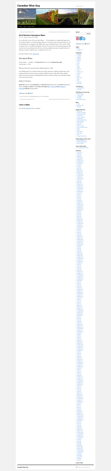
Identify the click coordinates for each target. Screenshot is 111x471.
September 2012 (80, 384)
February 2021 (80, 236)
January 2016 (79, 325)
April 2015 (79, 338)
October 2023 (79, 190)
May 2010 (79, 425)
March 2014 (79, 357)
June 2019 (79, 265)
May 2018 (79, 284)
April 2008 (79, 454)
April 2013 (79, 373)
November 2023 (80, 188)
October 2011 (79, 400)
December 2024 (80, 174)
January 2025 (79, 172)
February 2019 (80, 271)
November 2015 (80, 328)
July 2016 (79, 317)
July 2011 (79, 404)
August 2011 (79, 403)
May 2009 (79, 442)
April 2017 (79, 303)
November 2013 (80, 363)
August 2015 (79, 333)
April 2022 (79, 216)
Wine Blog (79, 98)
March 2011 (79, 410)
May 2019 (79, 267)
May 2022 (79, 214)
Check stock (36, 54)
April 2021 (79, 233)
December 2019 (80, 257)
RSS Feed (79, 106)
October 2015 (79, 330)
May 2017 (79, 302)
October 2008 (79, 452)
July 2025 (79, 165)
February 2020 (80, 254)
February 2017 (80, 306)
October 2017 (79, 295)
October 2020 (79, 242)
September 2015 (80, 331)
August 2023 (79, 193)
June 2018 (79, 283)
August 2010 (79, 420)
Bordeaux (79, 57)
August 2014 (79, 350)
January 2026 (79, 159)
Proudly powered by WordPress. (83, 467)
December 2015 (80, 327)
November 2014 (80, 346)
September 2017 (80, 296)
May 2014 (79, 354)
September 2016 (80, 314)
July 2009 (79, 439)
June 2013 (79, 371)
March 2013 (79, 375)
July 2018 (79, 282)
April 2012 (79, 391)
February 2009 (80, 446)
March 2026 (79, 156)
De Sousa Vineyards (81, 117)
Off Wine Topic (80, 71)
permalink (46, 96)
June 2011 (79, 406)
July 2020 (79, 246)
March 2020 (79, 252)
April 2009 (79, 443)
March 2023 (79, 200)
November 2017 (80, 293)
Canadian (79, 60)
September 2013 (80, 366)
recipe (78, 74)
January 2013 (79, 378)
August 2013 (79, 368)
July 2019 (79, 264)
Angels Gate (79, 111)
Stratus (78, 128)
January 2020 (79, 255)
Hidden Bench (80, 122)
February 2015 (80, 341)
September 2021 (80, 226)
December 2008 (80, 449)
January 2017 (79, 308)
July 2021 (79, 229)
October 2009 (79, 435)
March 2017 (79, 305)
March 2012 (79, 392)
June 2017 (79, 300)
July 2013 (79, 369)
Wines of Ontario (80, 143)
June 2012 (79, 388)
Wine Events (79, 82)
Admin (78, 103)
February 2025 (80, 171)
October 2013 (79, 365)
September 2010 (80, 419)
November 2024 (80, 175)
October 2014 (79, 347)
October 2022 (79, 207)
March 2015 (79, 340)
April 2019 (79, 268)
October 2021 (79, 225)
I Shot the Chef (80, 95)
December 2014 (80, 344)
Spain (78, 79)
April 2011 (79, 408)
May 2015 (79, 337)
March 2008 (79, 455)
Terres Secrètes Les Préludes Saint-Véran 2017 (60, 32)
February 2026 (80, 157)
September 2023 (80, 191)
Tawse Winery (80, 131)
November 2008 (80, 451)
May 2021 (79, 232)
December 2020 (80, 239)
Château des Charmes (81, 114)
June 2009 (79, 441)
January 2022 (79, 220)
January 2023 (79, 203)
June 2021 (79, 230)
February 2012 (80, 394)
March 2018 (79, 287)
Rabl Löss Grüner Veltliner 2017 (26, 32)
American (79, 54)
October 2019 (79, 260)
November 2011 (80, 398)
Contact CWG (31, 26)
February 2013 (80, 376)
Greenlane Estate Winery (82, 120)
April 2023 (79, 198)
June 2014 (79, 353)
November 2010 (80, 416)
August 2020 (79, 245)
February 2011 (80, 411)
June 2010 (79, 423)
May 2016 (79, 319)
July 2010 (79, 422)
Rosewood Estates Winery (82, 127)
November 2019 (80, 258)
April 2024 (79, 181)
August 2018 (79, 280)
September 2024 (80, 178)
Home (20, 26)
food (78, 64)
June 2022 (79, 213)
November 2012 (80, 381)
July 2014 (79, 352)
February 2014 (80, 359)
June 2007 (79, 458)
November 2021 (80, 223)
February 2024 (80, 184)
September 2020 (80, 244)
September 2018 (80, 279)
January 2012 (79, 395)
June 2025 (79, 166)
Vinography (79, 96)
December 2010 (80, 414)
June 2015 (79, 336)
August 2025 (79, 163)
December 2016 (80, 309)
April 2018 (79, 286)
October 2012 (79, 382)
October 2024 (79, 176)
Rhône (78, 76)
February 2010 (80, 429)
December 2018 (80, 274)
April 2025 (79, 168)
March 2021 (79, 235)
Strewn (78, 130)
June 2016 (79, 318)
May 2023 (79, 197)
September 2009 (80, 436)
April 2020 (79, 251)
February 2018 (80, 289)
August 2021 (79, 228)
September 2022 (80, 209)
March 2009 (79, 445)
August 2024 (79, 179)
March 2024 (79, 182)
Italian (78, 67)
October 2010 (79, 417)
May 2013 (79, 372)
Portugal (78, 73)
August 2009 (79, 438)
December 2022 (80, 204)
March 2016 (79, 322)
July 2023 (79, 194)
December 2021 (80, 222)
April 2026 (79, 155)
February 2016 (80, 324)
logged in (28, 108)
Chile (78, 61)
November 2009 (80, 433)
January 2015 (79, 343)
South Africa (79, 77)
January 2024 (79, 185)
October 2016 (79, 312)
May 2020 (79, 249)
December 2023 (80, 187)
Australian (79, 55)
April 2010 (79, 426)
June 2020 (79, 248)
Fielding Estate (80, 118)
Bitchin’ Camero (80, 93)
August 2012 (79, 385)
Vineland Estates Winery (82, 136)
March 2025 (79, 169)
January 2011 (79, 413)
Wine (36, 96)
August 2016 (79, 315)
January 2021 (79, 238)
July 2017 (79, 299)
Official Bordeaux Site (81, 140)
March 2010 (79, 427)
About (24, 26)
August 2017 (79, 298)
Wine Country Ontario (81, 99)
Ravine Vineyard (80, 125)
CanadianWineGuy (80, 87)
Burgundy (79, 58)
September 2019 (80, 261)
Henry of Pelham (80, 121)
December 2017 (80, 292)
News (78, 70)
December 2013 (80, 362)
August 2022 (79, 210)
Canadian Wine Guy (28, 5)
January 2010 (79, 430)
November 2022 (80, 206)
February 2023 (80, 201)
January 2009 (79, 448)
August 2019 (79, 263)
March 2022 (79, 217)
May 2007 (79, 460)
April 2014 (79, 356)
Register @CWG (80, 105)
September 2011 (80, 401)
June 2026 (79, 153)
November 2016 (80, 311)
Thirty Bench (79, 133)
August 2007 (79, 457)
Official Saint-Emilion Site (82, 141)
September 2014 (80, 349)
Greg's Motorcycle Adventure (83, 147)
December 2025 (80, 160)
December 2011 (80, 397)
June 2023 (79, 195)
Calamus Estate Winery (81, 112)
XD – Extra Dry (52, 86)
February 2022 (80, 219)
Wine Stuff (79, 83)
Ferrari (78, 63)
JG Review (32, 96)
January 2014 (79, 360)
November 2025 (80, 162)
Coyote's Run (79, 115)
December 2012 (80, 379)
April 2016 (79, 321)
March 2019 (79, 270)
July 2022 (79, 211)
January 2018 (79, 290)
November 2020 (80, 241)
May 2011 (79, 407)
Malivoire (79, 124)
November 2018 (80, 276)
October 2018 (79, 277)
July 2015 (79, 334)
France (78, 66)
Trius (78, 134)
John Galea (35, 37)
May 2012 (79, 390)
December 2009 (80, 432)
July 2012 (79, 387)
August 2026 (79, 152)
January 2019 (79, 273)
